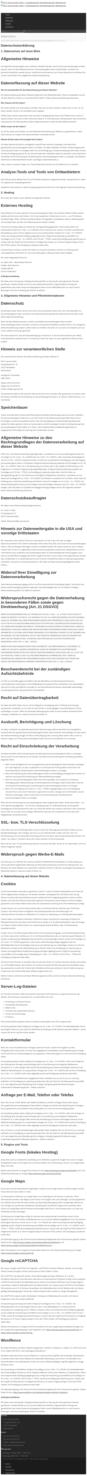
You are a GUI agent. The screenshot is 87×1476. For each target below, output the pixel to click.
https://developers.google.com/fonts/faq (61, 1170)
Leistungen (9, 18)
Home (7, 15)
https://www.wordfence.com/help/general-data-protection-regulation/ (40, 1392)
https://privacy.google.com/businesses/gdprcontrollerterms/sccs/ (26, 1245)
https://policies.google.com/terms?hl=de (16, 1333)
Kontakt (8, 24)
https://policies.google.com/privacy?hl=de (44, 1173)
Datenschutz (10, 1473)
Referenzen (9, 21)
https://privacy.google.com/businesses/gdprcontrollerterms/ (36, 1242)
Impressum (9, 27)
